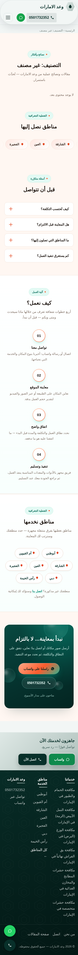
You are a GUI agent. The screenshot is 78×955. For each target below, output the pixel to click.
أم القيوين (25, 553)
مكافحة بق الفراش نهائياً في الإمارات (63, 856)
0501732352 (15, 789)
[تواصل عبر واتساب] (21, 17)
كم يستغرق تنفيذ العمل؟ (53, 255)
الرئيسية (70, 30)
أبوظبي (51, 553)
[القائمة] (8, 17)
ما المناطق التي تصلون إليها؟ (50, 240)
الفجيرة (15, 566)
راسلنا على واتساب (36, 668)
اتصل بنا (37, 591)
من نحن (69, 934)
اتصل (56, 934)
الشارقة (60, 566)
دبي (52, 578)
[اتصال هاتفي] (10, 945)
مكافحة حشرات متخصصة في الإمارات (64, 908)
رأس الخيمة (28, 578)
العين (37, 566)
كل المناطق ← (39, 852)
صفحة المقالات (38, 934)
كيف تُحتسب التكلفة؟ (55, 209)
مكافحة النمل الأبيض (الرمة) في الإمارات (65, 815)
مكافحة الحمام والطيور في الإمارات (64, 795)
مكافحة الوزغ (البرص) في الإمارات (65, 835)
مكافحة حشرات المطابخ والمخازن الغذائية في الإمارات (64, 882)
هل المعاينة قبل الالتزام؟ (53, 224)
